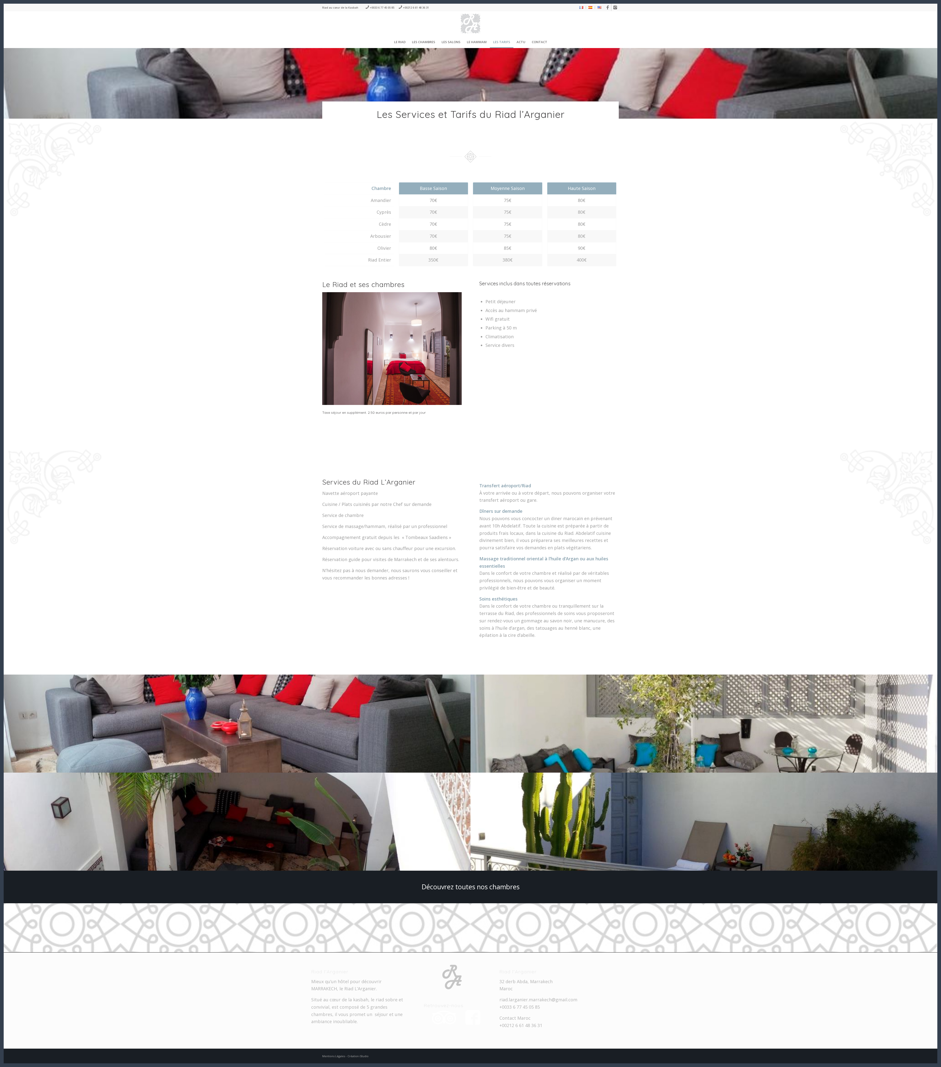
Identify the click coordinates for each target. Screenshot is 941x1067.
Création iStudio (358, 1056)
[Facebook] (607, 7)
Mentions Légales (334, 1056)
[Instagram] (615, 7)
